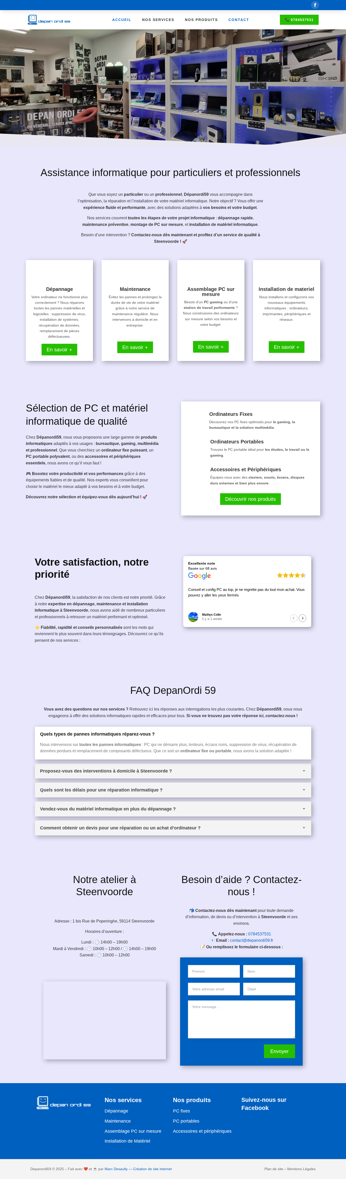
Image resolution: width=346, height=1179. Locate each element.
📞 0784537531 (299, 20)
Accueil (121, 20)
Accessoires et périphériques (202, 1131)
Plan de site (273, 1169)
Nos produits (201, 20)
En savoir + (59, 349)
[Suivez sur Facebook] (315, 5)
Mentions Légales (301, 1169)
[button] (302, 618)
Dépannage (116, 1110)
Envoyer (279, 1051)
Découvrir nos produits (250, 499)
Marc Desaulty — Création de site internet (138, 1169)
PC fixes (181, 1110)
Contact (238, 20)
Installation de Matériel (127, 1141)
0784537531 (259, 934)
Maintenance (118, 1121)
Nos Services (158, 20)
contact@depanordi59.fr (251, 940)
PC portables (186, 1121)
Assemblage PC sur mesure (133, 1131)
